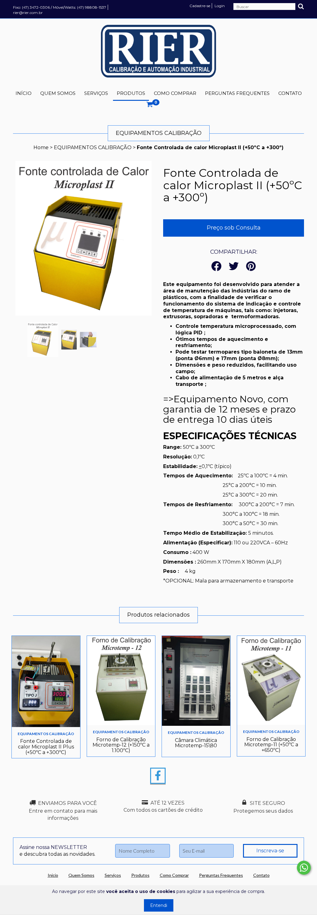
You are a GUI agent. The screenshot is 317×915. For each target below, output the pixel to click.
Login (220, 5)
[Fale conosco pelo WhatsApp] (304, 868)
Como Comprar (175, 93)
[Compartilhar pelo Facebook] (216, 266)
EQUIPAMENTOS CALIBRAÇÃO (93, 147)
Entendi (158, 905)
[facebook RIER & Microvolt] (158, 776)
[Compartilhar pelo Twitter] (234, 266)
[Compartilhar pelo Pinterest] (251, 266)
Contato (290, 93)
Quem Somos (58, 93)
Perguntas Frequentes (237, 93)
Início (23, 93)
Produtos (131, 93)
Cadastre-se (199, 5)
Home (41, 147)
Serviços (96, 93)
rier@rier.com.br (28, 12)
